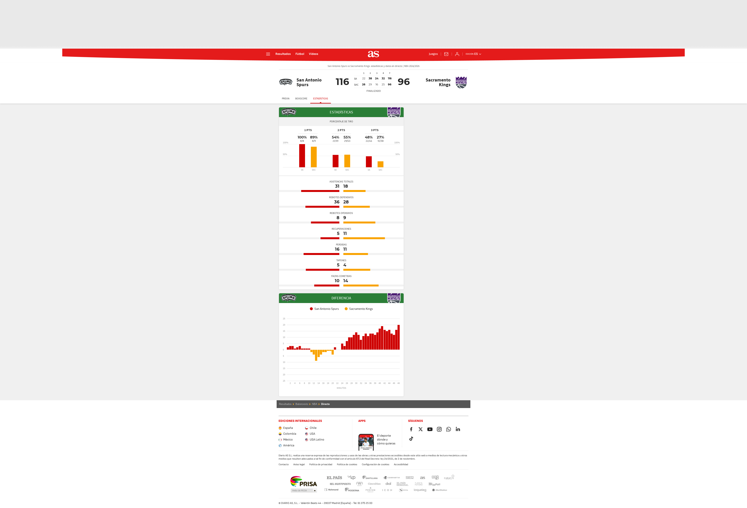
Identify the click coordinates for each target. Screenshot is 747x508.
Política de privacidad (320, 464)
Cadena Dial (388, 484)
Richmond (448, 484)
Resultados (283, 54)
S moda (387, 490)
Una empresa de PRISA (303, 481)
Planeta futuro (415, 484)
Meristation (420, 490)
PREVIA (285, 98)
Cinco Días (373, 484)
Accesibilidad (401, 464)
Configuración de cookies (375, 464)
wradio (361, 484)
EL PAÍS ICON (370, 490)
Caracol (449, 477)
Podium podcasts (352, 490)
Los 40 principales (351, 477)
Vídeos (313, 54)
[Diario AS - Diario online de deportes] (373, 54)
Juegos (433, 54)
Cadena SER (410, 477)
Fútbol (299, 54)
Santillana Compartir (392, 477)
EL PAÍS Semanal (401, 484)
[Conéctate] (457, 54)
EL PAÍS (334, 477)
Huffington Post (340, 484)
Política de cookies (347, 464)
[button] (303, 491)
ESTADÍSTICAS (320, 98)
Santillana (370, 477)
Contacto (284, 464)
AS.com (422, 477)
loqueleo (403, 490)
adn (435, 477)
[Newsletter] (446, 54)
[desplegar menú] (268, 54)
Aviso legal (299, 464)
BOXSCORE (301, 98)
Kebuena (432, 484)
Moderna (331, 489)
